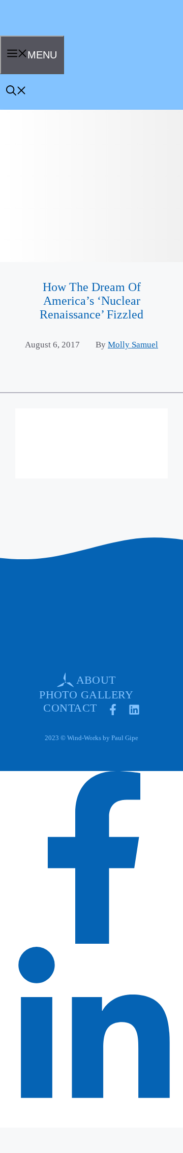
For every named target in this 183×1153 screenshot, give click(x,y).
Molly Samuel (133, 344)
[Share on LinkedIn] (94, 1115)
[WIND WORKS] (32, 32)
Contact (70, 707)
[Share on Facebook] (94, 940)
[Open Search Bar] (16, 92)
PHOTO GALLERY (86, 694)
